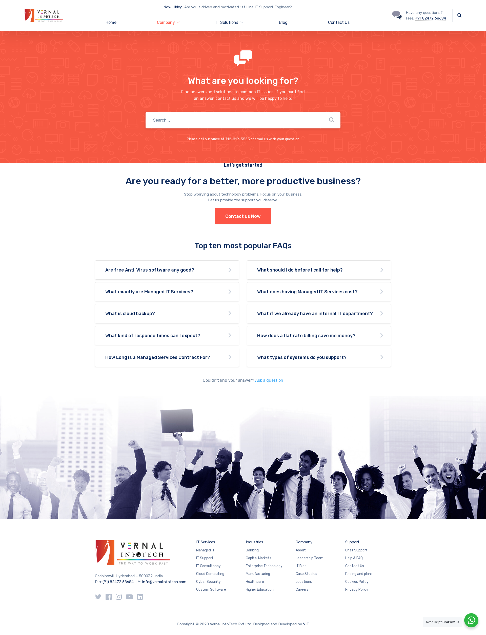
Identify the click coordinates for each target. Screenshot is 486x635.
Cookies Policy (357, 582)
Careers (302, 589)
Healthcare (255, 582)
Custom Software (211, 589)
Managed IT (205, 550)
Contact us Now (243, 216)
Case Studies (306, 574)
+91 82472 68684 (430, 18)
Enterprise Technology (264, 566)
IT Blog (301, 566)
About (301, 550)
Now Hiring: (173, 7)
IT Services (205, 542)
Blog (283, 22)
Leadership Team (309, 558)
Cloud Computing (210, 574)
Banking (252, 550)
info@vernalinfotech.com (164, 582)
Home (111, 22)
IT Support (204, 558)
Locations (304, 582)
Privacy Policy (356, 589)
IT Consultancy (208, 566)
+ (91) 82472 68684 (116, 582)
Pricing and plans (359, 574)
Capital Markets (258, 558)
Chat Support (356, 550)
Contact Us (339, 22)
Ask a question (269, 380)
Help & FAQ (354, 558)
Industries (254, 542)
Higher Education (260, 589)
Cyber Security (208, 582)
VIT (306, 624)
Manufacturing (258, 574)
